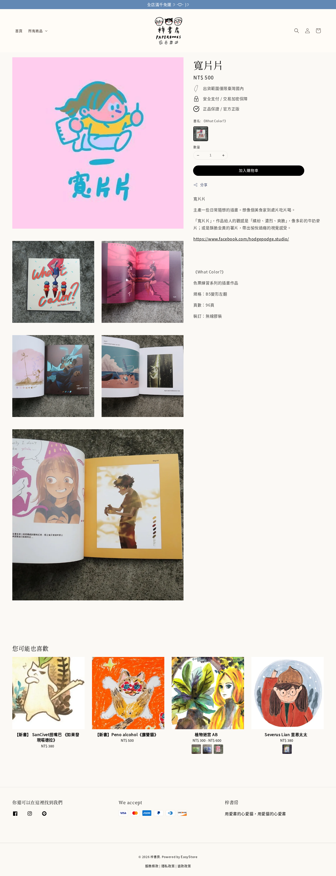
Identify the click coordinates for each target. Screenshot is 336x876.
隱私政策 (168, 865)
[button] (296, 30)
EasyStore (189, 856)
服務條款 (152, 865)
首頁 (18, 30)
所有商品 (35, 31)
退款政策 (184, 865)
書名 (210, 121)
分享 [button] (203, 184)
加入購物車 (249, 170)
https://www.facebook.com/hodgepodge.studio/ (241, 239)
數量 (196, 147)
